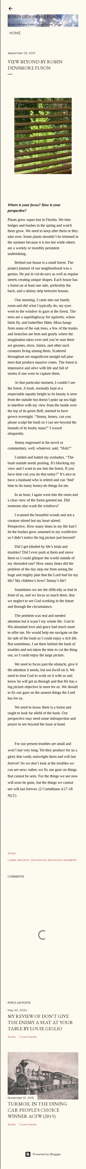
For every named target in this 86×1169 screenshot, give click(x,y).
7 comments (28, 1037)
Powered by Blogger (47, 1154)
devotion (24, 860)
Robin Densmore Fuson (34, 16)
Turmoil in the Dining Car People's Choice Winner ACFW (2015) (37, 1110)
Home (15, 33)
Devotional (38, 860)
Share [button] (12, 853)
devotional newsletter (62, 860)
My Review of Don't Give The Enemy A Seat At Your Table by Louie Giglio (40, 1022)
